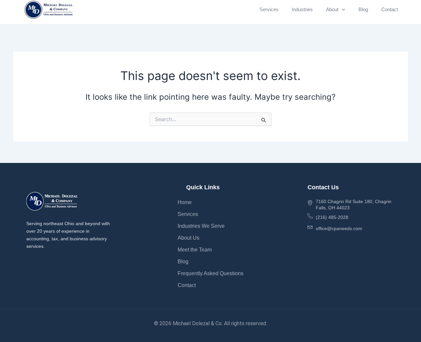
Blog (363, 9)
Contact (389, 9)
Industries (302, 9)
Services (269, 9)
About (332, 9)
